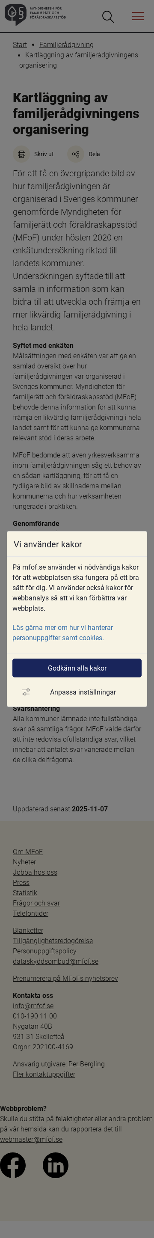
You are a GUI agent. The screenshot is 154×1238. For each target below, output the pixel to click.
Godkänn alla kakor (77, 667)
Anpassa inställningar (83, 691)
